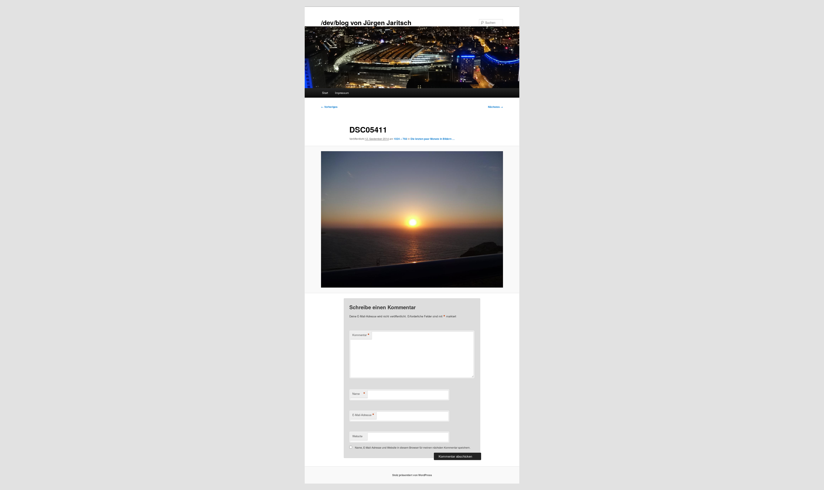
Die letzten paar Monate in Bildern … (432, 139)
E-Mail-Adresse (363, 415)
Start (325, 93)
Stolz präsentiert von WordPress (412, 475)
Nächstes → (495, 107)
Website (357, 436)
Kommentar (361, 335)
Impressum (342, 93)
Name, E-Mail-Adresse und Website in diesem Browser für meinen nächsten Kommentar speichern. (412, 447)
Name (358, 393)
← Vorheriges (329, 107)
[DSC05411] (412, 219)
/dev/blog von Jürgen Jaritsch (366, 22)
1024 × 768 (400, 139)
